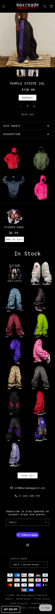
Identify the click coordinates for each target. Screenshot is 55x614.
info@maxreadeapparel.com (29, 488)
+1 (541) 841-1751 (29, 496)
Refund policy (23, 599)
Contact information (29, 608)
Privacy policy (42, 599)
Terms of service (19, 603)
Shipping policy (39, 603)
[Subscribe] (46, 522)
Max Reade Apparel (26, 595)
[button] (3, 6)
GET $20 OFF (11, 609)
